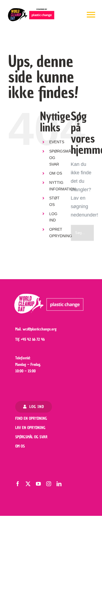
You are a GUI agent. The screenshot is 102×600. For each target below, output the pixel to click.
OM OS (55, 173)
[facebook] (17, 483)
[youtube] (38, 483)
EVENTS (56, 142)
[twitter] (28, 483)
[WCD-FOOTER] (50, 294)
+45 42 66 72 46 (33, 339)
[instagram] (48, 483)
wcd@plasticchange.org (40, 329)
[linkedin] (59, 483)
